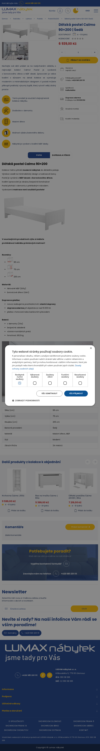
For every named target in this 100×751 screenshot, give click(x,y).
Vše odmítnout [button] (49, 393)
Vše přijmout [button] (76, 393)
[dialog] (50, 375)
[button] (26, 400)
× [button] (91, 348)
